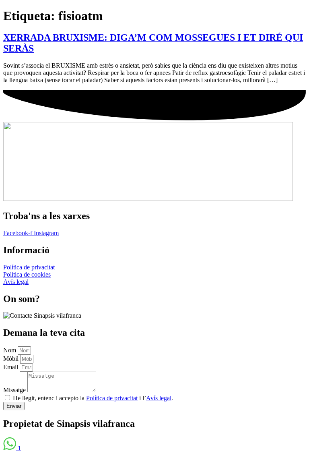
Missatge (15, 390)
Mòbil (11, 358)
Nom (10, 350)
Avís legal (158, 398)
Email (11, 367)
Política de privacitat (112, 398)
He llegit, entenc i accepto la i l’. (93, 398)
